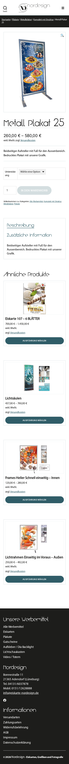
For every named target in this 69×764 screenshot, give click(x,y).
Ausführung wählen (34, 340)
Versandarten (11, 717)
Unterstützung (10, 174)
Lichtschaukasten (14, 652)
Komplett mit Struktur (43, 20)
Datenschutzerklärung (17, 742)
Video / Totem (11, 657)
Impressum (10, 737)
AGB (6, 732)
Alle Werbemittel (36, 202)
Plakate (15, 20)
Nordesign (18, 757)
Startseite (6, 20)
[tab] (20, 225)
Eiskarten (8, 632)
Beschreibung (20, 225)
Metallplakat (26, 20)
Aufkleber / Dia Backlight (18, 647)
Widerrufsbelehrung (15, 727)
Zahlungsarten (12, 722)
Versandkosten (28, 140)
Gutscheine (10, 642)
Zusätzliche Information (29, 235)
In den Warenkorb (34, 190)
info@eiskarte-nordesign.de (21, 693)
